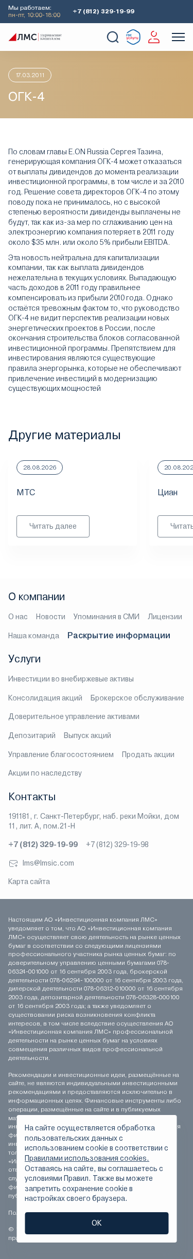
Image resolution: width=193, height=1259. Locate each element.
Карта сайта (29, 881)
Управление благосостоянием (61, 754)
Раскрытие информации (118, 635)
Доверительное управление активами (73, 716)
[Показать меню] (178, 37)
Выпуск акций (87, 735)
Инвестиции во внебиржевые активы (71, 679)
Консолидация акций (45, 698)
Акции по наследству (45, 773)
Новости (50, 617)
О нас (18, 617)
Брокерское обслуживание (137, 698)
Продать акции (148, 754)
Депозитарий (32, 735)
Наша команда (33, 636)
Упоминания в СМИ (106, 617)
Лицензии (165, 617)
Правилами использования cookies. (87, 1158)
